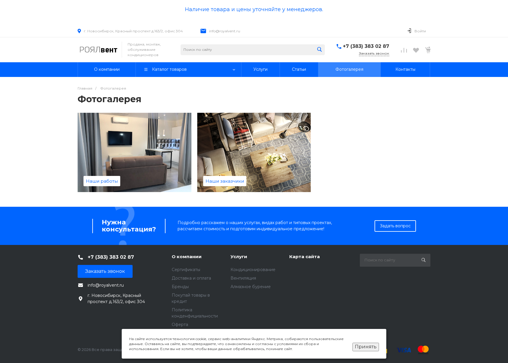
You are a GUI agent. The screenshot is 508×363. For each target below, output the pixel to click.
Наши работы (102, 181)
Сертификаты (186, 269)
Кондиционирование (252, 269)
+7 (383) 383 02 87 (366, 46)
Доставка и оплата (191, 278)
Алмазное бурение (250, 286)
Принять (366, 346)
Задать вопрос (395, 225)
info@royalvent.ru (224, 31)
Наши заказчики (224, 181)
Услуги (238, 256)
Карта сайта (304, 256)
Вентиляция (243, 278)
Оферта (180, 324)
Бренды (180, 286)
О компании (187, 256)
